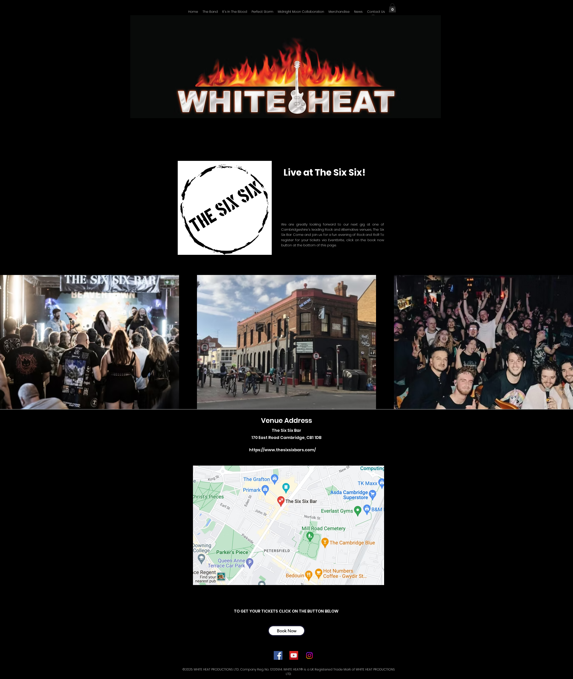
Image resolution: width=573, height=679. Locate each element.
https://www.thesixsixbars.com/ (282, 450)
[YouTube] (293, 655)
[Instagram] (309, 655)
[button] (358, 11)
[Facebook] (278, 655)
